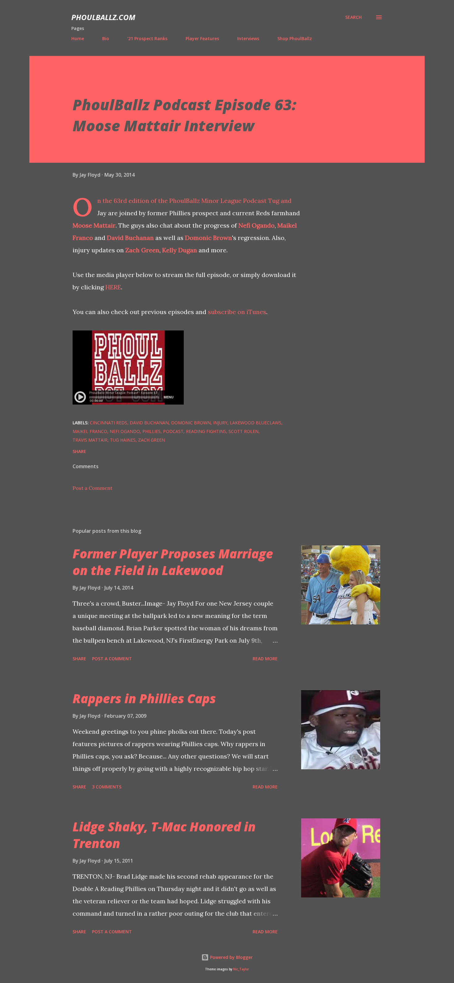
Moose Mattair (94, 225)
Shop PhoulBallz (294, 38)
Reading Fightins (206, 431)
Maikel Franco (90, 431)
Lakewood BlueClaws (255, 423)
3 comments (106, 787)
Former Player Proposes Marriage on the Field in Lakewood (173, 561)
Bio (105, 38)
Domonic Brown (208, 238)
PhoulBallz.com (103, 17)
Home (77, 38)
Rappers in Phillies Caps (144, 698)
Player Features (202, 38)
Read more (265, 659)
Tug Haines (123, 440)
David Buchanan (130, 238)
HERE (113, 287)
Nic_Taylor (241, 969)
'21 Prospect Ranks (147, 38)
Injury (220, 423)
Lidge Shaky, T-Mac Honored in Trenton (164, 834)
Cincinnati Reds (108, 423)
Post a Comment (92, 488)
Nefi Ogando (256, 225)
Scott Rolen (244, 431)
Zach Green (142, 250)
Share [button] (79, 451)
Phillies (151, 431)
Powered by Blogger (231, 957)
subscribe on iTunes (237, 312)
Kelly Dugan (179, 250)
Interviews (248, 38)
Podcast (173, 431)
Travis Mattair (90, 440)
